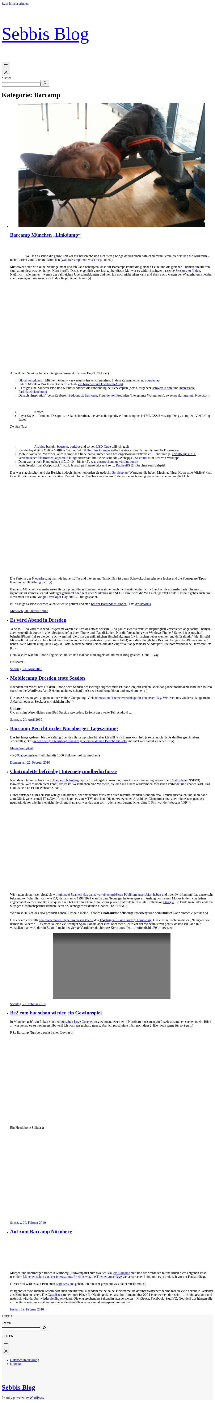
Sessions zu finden (188, 270)
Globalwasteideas (30, 380)
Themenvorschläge (109, 1276)
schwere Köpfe (162, 388)
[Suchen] (45, 83)
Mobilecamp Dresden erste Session (47, 678)
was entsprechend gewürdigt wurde (114, 461)
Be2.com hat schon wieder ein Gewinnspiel (56, 1012)
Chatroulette (178, 780)
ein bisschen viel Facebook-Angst (100, 384)
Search (6, 1323)
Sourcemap (152, 380)
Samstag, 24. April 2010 (26, 669)
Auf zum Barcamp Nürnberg (41, 1231)
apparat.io (61, 458)
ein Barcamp (121, 1273)
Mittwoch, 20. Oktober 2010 (29, 611)
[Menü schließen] (6, 72)
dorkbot (75, 446)
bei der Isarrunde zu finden (109, 604)
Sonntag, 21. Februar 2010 (28, 1004)
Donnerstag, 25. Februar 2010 (30, 762)
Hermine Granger (98, 450)
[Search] (44, 1328)
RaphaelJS (123, 465)
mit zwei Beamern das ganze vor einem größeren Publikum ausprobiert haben (109, 894)
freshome (91, 395)
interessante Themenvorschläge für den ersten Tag (128, 698)
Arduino (39, 446)
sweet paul (173, 395)
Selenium (141, 458)
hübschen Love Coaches (76, 1021)
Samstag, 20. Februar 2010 (28, 1222)
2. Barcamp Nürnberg (64, 780)
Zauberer (61, 395)
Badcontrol (75, 395)
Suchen (7, 78)
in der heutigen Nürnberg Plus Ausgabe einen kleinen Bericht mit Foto (80, 741)
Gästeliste (54, 1294)
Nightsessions (65, 1284)
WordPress (37, 1397)
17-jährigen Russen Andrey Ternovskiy (125, 920)
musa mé (187, 395)
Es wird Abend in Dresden (38, 620)
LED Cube (103, 446)
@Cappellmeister (26, 755)
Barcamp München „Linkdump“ (45, 235)
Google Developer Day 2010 (56, 597)
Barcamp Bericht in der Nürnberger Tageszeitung (64, 728)
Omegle (168, 902)
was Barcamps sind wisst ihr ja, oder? (86, 260)
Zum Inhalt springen (15, 3)
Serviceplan (120, 472)
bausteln (62, 446)
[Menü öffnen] (6, 65)
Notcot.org (202, 395)
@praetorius (143, 604)
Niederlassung (41, 578)
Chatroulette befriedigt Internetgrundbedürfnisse (63, 771)
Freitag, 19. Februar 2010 (27, 1309)
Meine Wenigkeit (21, 748)
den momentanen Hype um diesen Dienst (66, 920)
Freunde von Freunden (114, 395)
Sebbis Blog (45, 34)
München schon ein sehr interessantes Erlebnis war (56, 1276)
